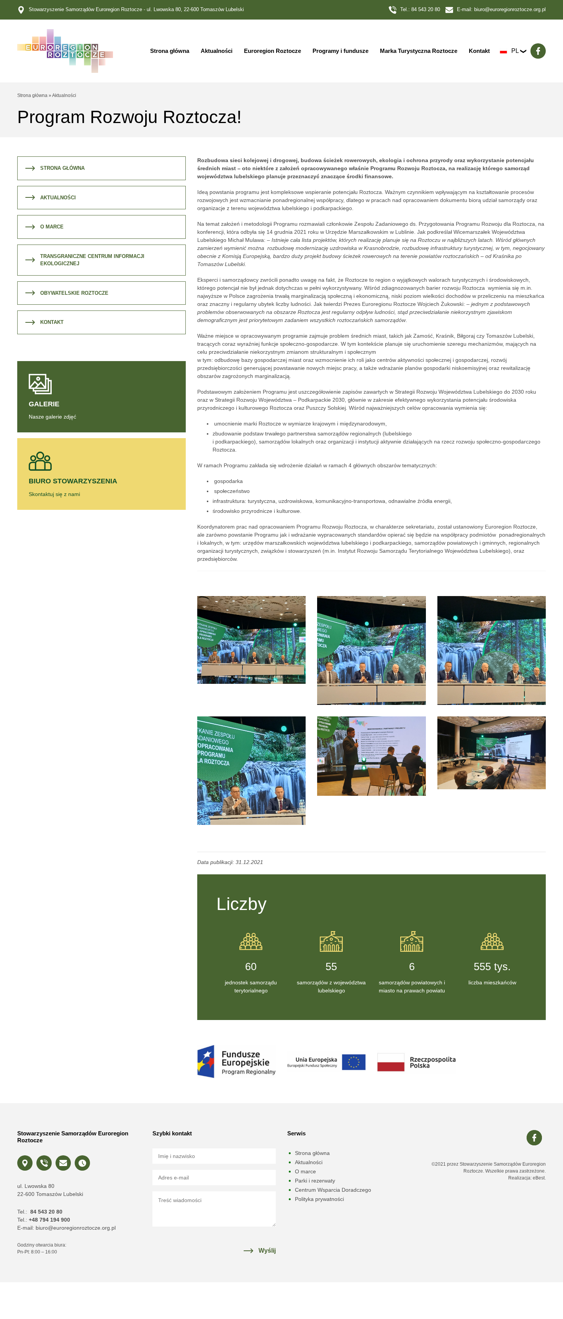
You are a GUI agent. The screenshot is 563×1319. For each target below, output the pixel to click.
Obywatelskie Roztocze (74, 293)
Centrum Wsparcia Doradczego (333, 1190)
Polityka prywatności (319, 1199)
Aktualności (216, 51)
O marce (52, 227)
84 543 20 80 (425, 9)
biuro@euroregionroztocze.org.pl (510, 9)
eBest (539, 1178)
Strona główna (169, 51)
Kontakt (479, 51)
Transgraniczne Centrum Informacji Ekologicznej (92, 260)
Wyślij (267, 1250)
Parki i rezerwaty (315, 1181)
